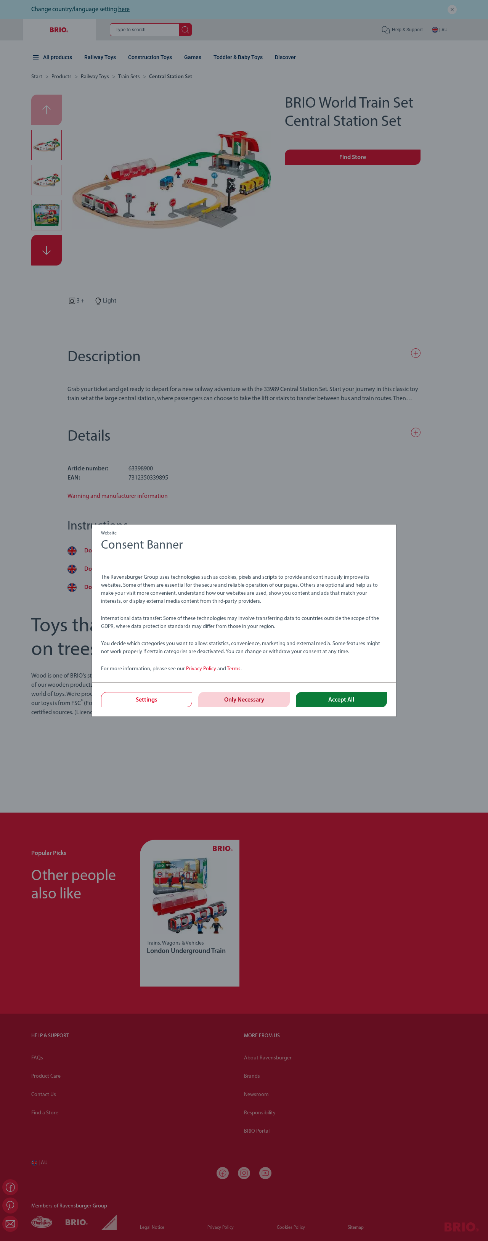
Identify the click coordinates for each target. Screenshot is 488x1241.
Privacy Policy (201, 669)
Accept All (341, 700)
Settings (146, 700)
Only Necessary (244, 700)
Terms (234, 669)
